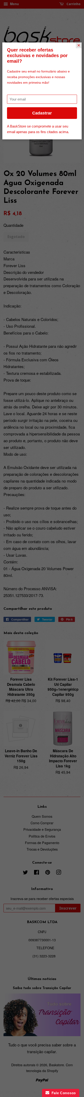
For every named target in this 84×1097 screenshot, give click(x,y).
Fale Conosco (62, 1093)
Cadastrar (42, 113)
